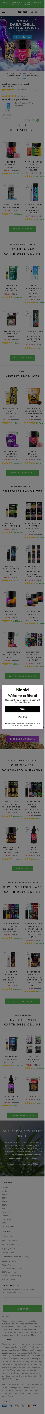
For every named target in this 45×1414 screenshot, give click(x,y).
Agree (21, 708)
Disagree (21, 716)
